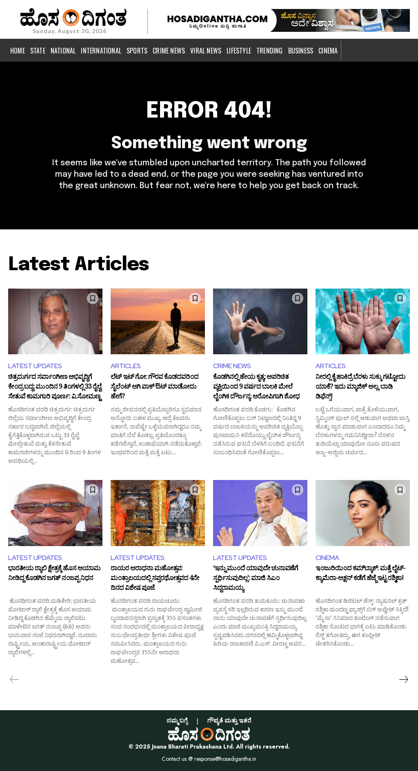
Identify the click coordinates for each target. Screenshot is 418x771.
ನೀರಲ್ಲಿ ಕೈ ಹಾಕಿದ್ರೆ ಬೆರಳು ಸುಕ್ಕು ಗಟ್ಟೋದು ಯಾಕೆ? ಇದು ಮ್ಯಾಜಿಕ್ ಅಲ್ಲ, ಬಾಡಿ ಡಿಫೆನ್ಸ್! (360, 387)
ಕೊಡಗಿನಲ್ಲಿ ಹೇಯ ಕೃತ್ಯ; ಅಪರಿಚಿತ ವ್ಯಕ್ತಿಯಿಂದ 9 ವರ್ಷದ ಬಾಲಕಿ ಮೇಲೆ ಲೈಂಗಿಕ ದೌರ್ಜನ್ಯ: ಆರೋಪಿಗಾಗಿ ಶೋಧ (256, 387)
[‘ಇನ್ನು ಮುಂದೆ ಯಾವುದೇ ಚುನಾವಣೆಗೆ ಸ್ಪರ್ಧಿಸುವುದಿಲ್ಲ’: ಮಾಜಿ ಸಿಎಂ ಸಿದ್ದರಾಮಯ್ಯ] (260, 513)
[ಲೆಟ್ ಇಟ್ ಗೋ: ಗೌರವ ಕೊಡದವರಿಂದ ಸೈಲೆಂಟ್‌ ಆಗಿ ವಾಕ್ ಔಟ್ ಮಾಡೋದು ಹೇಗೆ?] (158, 322)
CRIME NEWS (232, 366)
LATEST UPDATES (35, 366)
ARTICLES (126, 366)
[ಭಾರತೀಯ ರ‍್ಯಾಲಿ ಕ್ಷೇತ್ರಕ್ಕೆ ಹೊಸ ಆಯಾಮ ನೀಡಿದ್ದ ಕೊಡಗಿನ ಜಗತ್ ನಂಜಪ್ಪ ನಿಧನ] (55, 513)
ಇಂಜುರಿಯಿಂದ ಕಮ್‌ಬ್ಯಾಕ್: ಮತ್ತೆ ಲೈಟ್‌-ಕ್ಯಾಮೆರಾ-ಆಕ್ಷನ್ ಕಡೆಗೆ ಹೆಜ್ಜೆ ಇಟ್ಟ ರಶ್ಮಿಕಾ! (360, 574)
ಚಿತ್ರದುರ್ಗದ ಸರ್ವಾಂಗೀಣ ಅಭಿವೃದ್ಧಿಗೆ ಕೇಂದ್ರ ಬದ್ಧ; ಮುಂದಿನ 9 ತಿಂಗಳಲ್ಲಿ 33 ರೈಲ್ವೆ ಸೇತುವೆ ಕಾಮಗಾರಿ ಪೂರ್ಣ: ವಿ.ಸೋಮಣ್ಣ (54, 387)
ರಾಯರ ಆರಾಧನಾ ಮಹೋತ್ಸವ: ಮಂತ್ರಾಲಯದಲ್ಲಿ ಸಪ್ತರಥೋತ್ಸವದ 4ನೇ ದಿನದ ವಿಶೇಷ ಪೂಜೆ (155, 578)
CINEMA (327, 557)
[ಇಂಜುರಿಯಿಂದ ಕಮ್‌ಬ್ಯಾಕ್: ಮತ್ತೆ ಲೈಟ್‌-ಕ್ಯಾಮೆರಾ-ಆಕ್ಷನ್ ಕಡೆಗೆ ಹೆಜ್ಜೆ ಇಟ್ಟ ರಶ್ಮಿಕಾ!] (363, 513)
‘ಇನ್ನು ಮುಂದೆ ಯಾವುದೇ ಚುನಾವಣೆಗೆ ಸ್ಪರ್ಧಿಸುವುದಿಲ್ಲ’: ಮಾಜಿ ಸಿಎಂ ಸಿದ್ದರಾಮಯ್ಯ (255, 578)
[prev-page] (14, 679)
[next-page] (403, 679)
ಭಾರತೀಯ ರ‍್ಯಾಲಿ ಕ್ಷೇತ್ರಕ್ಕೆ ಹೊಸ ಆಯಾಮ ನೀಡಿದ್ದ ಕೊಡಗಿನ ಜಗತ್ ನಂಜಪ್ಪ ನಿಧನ (54, 574)
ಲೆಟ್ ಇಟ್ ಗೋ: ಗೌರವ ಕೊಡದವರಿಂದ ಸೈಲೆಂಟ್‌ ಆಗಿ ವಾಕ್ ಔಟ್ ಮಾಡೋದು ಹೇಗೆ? (154, 387)
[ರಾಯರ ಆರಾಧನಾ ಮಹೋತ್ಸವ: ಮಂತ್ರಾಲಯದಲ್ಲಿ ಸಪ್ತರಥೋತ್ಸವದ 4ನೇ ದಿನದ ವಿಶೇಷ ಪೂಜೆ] (158, 513)
